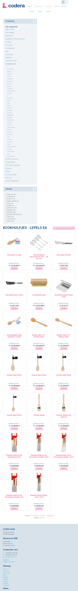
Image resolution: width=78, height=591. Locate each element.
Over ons (38, 6)
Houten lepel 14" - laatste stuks (64, 336)
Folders (32, 11)
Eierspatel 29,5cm (64, 255)
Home (30, 6)
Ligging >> (6, 560)
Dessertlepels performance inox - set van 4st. (39, 256)
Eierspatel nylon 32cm (14, 295)
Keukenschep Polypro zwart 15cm (39, 496)
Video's (40, 11)
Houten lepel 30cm (63, 375)
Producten (48, 6)
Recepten (6, 585)
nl (63, 2)
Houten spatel (39, 415)
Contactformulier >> (9, 562)
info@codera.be (10, 557)
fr (66, 2)
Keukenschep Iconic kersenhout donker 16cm (64, 456)
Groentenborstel (38, 295)
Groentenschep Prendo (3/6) (64, 296)
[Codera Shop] (13, 5)
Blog (56, 6)
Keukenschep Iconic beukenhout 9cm (14, 456)
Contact (48, 11)
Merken (64, 6)
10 (44, 516)
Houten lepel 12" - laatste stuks (39, 336)
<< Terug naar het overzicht (64, 228)
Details (14, 268)
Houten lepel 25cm (39, 375)
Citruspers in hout (14, 255)
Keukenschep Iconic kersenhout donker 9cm (14, 496)
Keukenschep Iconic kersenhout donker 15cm (39, 456)
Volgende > (51, 516)
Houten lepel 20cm (14, 375)
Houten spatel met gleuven (63, 416)
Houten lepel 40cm (14, 415)
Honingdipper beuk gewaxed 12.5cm (14, 336)
